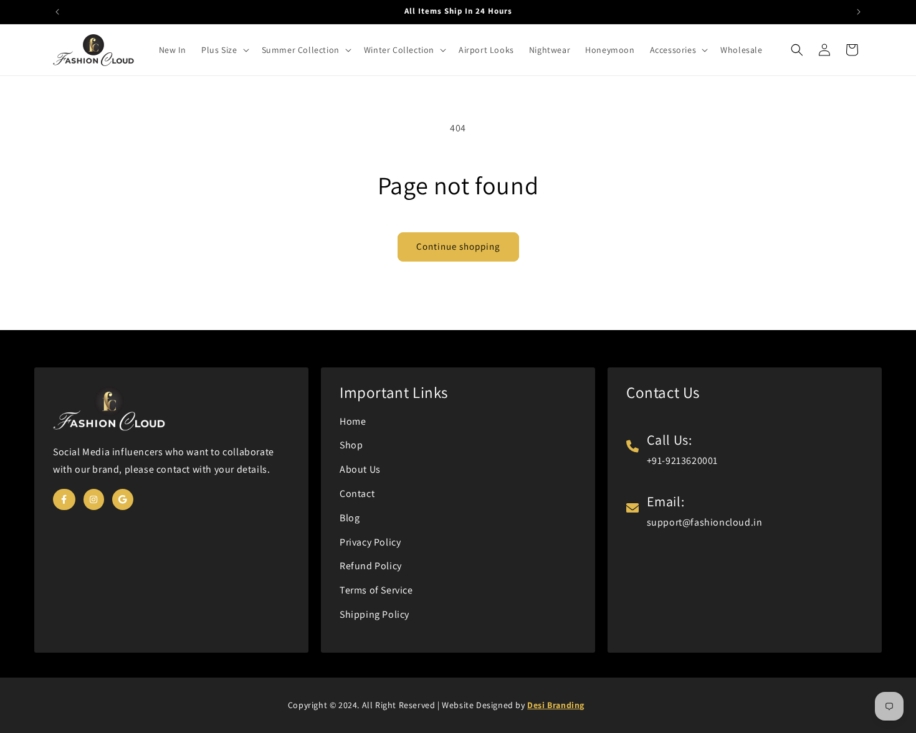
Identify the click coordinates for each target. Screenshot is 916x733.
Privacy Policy (370, 542)
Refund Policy (371, 565)
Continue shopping (458, 246)
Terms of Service (376, 590)
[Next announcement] (858, 12)
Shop (351, 445)
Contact (357, 493)
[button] (224, 50)
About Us (360, 469)
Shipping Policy (374, 614)
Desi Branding (555, 705)
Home (353, 421)
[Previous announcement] (57, 12)
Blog (350, 517)
